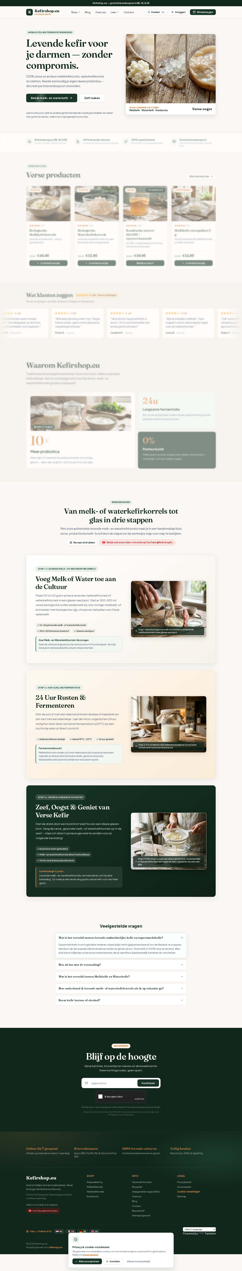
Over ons (100, 12)
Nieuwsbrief (138, 1210)
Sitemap (181, 1196)
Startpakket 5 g (95, 1182)
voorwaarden (149, 1112)
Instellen (115, 1261)
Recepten (137, 1186)
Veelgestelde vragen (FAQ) (146, 1191)
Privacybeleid (184, 1182)
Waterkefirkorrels (95, 1191)
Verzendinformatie (141, 1182)
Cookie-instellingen (188, 1191)
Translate (210, 1233)
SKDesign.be (55, 1247)
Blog (88, 12)
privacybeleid (130, 1112)
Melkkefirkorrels (95, 1186)
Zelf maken (92, 98)
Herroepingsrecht (141, 1215)
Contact (129, 12)
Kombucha (92, 1196)
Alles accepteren (89, 1261)
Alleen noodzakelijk (138, 1261)
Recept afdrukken (84, 542)
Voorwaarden (184, 1186)
